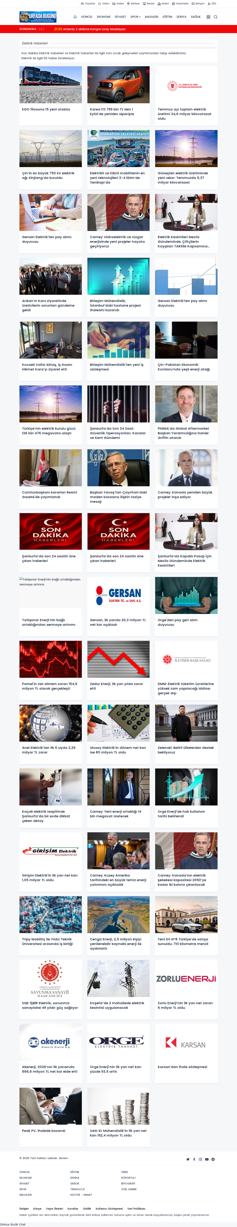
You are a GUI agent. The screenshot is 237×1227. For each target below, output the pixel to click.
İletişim (24, 1209)
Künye (37, 1209)
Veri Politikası (136, 1209)
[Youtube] (207, 1159)
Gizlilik (87, 1209)
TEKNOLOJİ (77, 1189)
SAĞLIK (196, 17)
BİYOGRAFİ (128, 1183)
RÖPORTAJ (128, 1178)
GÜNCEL (87, 17)
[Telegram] (213, 1159)
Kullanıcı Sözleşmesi (109, 1209)
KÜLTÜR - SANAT (81, 1195)
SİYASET (120, 17)
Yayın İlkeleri (54, 1209)
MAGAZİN (151, 17)
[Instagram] (200, 1159)
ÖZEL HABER (129, 1189)
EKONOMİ (103, 17)
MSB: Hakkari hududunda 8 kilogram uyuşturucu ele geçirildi (104, 29)
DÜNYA (181, 17)
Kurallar (73, 1209)
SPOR (134, 17)
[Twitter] (188, 1159)
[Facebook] (194, 1159)
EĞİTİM (167, 17)
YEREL (124, 1172)
